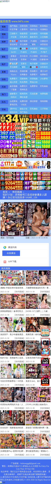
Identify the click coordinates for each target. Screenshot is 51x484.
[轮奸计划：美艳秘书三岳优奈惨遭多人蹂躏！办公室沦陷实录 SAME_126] (12, 347)
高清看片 (34, 71)
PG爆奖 (34, 41)
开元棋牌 (23, 44)
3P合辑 (13, 37)
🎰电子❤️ (13, 41)
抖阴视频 (34, 79)
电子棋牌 (23, 41)
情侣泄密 (34, 101)
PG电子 (44, 52)
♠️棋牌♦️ (23, 49)
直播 (4, 72)
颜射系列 (34, 37)
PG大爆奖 (34, 56)
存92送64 (44, 56)
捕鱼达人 (44, 49)
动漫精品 (44, 29)
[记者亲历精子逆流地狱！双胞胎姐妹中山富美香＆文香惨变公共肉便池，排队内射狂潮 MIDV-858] (38, 347)
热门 (4, 94)
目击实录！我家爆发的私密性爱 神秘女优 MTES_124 (22, 428)
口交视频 (44, 37)
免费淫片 (23, 86)
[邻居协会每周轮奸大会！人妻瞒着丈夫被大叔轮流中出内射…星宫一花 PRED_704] (12, 394)
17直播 (13, 90)
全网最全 (23, 75)
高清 (4, 87)
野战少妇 (34, 82)
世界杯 (24, 60)
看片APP (44, 71)
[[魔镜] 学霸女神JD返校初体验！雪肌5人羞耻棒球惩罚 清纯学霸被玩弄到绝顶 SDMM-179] (12, 277)
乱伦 (4, 102)
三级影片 (13, 34)
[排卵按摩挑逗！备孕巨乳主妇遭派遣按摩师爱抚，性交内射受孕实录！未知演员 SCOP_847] (12, 301)
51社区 (24, 105)
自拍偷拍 (34, 34)
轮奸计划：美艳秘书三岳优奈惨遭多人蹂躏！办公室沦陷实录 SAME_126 (25, 196)
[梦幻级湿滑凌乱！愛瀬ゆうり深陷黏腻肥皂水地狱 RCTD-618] (38, 441)
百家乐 (24, 64)
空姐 (4, 109)
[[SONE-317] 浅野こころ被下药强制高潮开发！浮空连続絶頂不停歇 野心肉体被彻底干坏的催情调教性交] (38, 301)
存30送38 (23, 56)
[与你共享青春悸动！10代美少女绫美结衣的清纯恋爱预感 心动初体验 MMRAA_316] (12, 371)
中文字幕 (13, 29)
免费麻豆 (44, 75)
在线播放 (11, 253)
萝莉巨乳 (13, 105)
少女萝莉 (44, 79)
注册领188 (44, 60)
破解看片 (13, 94)
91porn (13, 75)
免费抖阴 (23, 101)
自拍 (4, 79)
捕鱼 (4, 57)
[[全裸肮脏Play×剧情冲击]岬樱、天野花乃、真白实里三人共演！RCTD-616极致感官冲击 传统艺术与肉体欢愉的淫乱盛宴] (12, 441)
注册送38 (44, 41)
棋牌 (4, 42)
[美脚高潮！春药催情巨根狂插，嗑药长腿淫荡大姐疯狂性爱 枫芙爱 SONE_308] (38, 324)
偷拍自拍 (13, 112)
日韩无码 (23, 26)
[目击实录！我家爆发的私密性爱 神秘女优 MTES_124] (12, 417)
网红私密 (23, 97)
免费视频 (44, 94)
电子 (4, 49)
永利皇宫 (34, 49)
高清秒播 (23, 71)
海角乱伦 (13, 71)
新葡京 (13, 56)
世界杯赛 (13, 60)
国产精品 (13, 26)
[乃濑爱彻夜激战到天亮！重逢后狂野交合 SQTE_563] (38, 277)
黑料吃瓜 (23, 90)
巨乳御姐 (44, 86)
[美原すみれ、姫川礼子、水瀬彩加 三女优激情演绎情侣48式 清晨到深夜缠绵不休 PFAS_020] (38, 371)
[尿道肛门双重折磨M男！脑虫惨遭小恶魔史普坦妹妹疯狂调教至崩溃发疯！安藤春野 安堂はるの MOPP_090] (38, 417)
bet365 (13, 52)
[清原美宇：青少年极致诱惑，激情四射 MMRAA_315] (12, 324)
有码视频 (44, 34)
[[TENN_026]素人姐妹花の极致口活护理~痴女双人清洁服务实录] (38, 394)
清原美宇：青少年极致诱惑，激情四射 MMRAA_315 (22, 334)
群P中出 (13, 109)
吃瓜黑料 (23, 82)
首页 (5, 192)
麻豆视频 (13, 86)
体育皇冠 (44, 44)
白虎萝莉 (13, 101)
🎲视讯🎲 (13, 64)
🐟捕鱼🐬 (34, 44)
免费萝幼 (34, 86)
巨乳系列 (23, 37)
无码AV (13, 97)
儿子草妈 (44, 109)
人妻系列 (23, 29)
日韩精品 (34, 26)
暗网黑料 (23, 94)
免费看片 (34, 75)
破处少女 (23, 109)
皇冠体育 (13, 44)
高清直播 (34, 94)
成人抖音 (13, 82)
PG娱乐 (24, 52)
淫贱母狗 (23, 79)
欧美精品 (44, 26)
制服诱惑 (23, 34)
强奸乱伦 (34, 29)
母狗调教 (44, 101)
